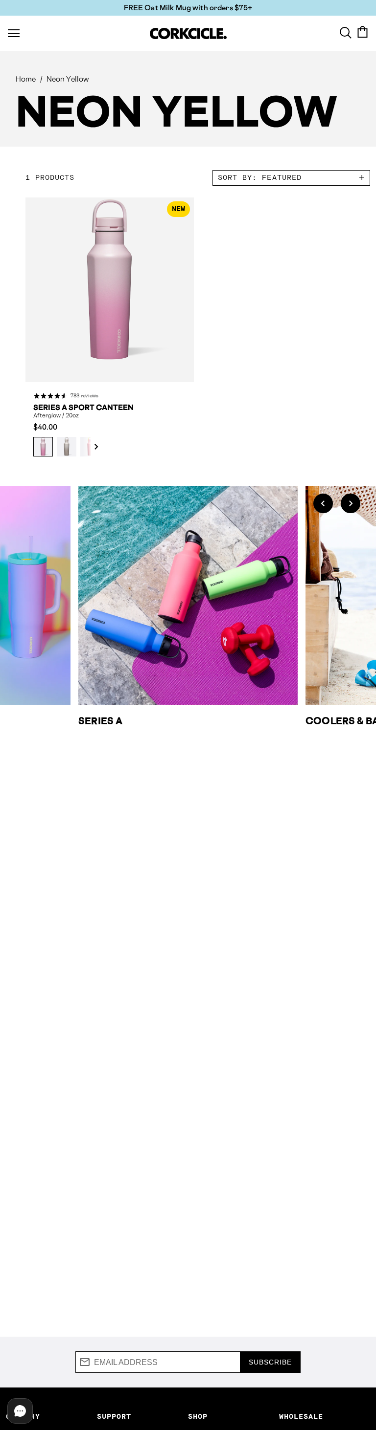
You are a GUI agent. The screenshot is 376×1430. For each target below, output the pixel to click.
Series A (100, 720)
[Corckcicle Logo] (188, 33)
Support (114, 1416)
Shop (198, 1416)
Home (26, 79)
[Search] (346, 32)
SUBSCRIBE (270, 1362)
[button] (91, 446)
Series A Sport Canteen (83, 408)
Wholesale (301, 1416)
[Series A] (188, 595)
